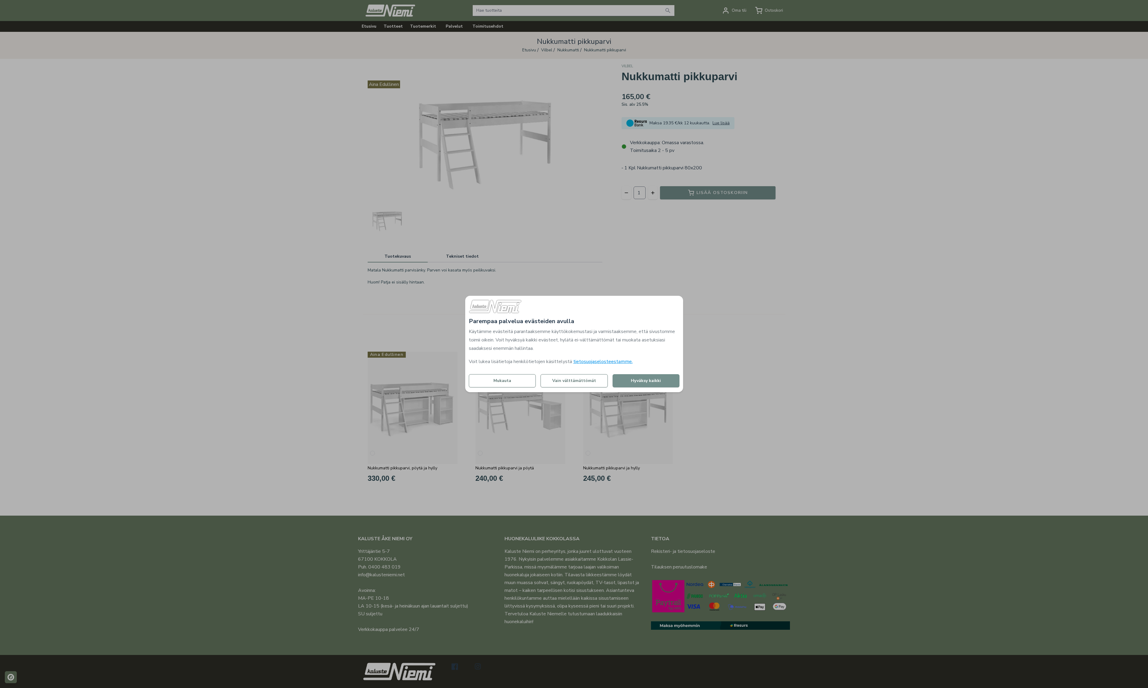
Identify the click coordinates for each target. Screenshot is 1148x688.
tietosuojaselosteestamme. (603, 361)
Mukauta (502, 380)
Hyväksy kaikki (646, 380)
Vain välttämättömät (574, 380)
